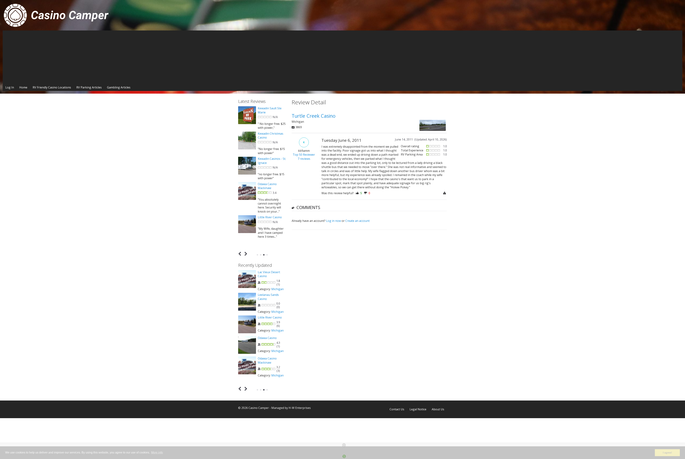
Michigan (277, 289)
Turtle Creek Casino (271, 361)
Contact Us (397, 409)
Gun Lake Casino (269, 129)
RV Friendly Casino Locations (52, 87)
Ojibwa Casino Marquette (267, 297)
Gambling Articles (118, 87)
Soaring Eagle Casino (272, 340)
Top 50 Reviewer (304, 155)
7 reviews (304, 159)
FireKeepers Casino (271, 108)
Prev (241, 254)
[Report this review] (445, 193)
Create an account (357, 221)
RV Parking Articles (89, 87)
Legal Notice (418, 409)
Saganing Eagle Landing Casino (268, 319)
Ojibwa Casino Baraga (267, 274)
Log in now (333, 221)
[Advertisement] (342, 57)
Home (23, 87)
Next (245, 254)
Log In (9, 87)
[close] (344, 445)
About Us (438, 409)
